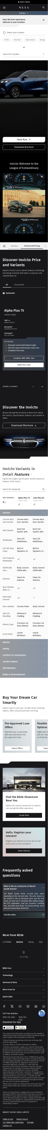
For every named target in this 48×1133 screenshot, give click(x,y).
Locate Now (24, 815)
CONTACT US (7, 1126)
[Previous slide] (33, 386)
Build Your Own (24, 365)
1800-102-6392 (9, 1017)
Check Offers (17, 748)
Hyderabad (30, 40)
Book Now (22, 139)
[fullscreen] (10, 176)
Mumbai (17, 40)
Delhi (6, 40)
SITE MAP (30, 1122)
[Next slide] (42, 386)
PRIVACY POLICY (22, 1119)
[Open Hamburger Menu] (4, 246)
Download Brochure (24, 147)
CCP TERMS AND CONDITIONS (13, 1122)
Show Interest (24, 851)
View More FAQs (10, 915)
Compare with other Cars (24, 358)
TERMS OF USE (8, 1119)
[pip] (5, 176)
